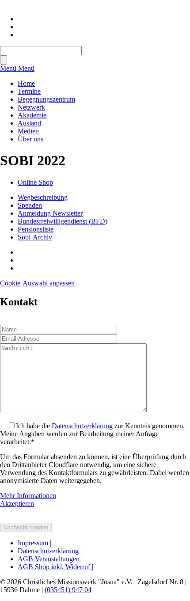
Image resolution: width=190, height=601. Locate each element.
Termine (29, 91)
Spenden (30, 205)
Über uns (30, 139)
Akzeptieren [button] (17, 503)
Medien (28, 131)
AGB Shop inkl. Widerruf (55, 567)
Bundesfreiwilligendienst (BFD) (62, 221)
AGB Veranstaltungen (50, 559)
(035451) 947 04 (68, 589)
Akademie (32, 115)
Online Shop (35, 182)
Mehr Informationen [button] (28, 495)
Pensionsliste (35, 229)
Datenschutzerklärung (82, 426)
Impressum (34, 543)
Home (26, 83)
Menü (9, 68)
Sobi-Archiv (35, 237)
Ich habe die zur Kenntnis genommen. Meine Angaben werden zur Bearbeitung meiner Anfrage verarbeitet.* (92, 433)
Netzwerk (31, 107)
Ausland (29, 123)
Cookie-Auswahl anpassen (37, 283)
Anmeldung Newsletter (50, 213)
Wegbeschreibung (43, 197)
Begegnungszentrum (46, 99)
